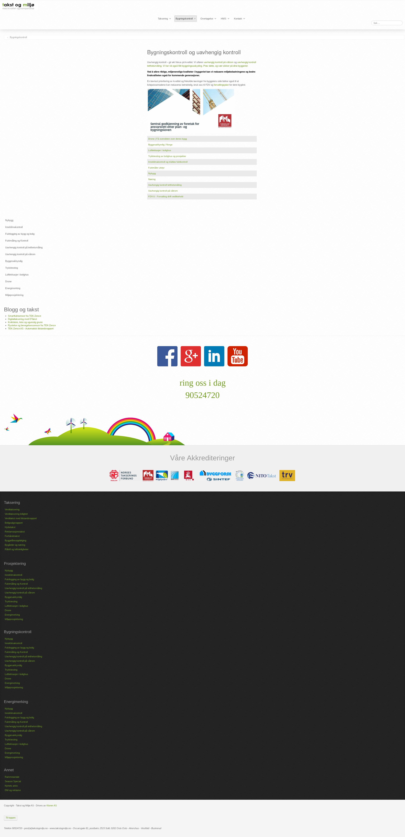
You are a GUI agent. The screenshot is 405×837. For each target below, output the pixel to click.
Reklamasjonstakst (15, 531)
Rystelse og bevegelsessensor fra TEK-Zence (32, 325)
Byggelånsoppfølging (15, 540)
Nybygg (152, 173)
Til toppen (11, 817)
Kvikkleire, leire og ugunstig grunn (25, 322)
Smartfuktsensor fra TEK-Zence (24, 316)
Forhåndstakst (12, 536)
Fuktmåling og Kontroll (16, 583)
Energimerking (12, 614)
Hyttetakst (10, 527)
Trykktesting (11, 601)
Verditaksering (12, 509)
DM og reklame (13, 790)
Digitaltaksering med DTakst (22, 319)
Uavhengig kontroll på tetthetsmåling (23, 588)
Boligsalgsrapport (14, 522)
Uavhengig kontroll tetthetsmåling (165, 185)
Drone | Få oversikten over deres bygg (167, 138)
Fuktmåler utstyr (156, 167)
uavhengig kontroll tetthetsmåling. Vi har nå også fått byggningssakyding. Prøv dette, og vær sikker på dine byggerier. (201, 63)
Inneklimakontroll (13, 575)
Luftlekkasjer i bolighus (159, 150)
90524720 (202, 395)
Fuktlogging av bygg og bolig (19, 579)
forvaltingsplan (221, 84)
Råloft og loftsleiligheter (16, 549)
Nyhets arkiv (11, 785)
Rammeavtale (12, 777)
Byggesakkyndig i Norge (160, 144)
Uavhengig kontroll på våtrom (163, 190)
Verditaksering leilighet (16, 514)
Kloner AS (52, 805)
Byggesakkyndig (13, 597)
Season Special (13, 781)
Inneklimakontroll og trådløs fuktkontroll (167, 162)
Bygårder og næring (15, 545)
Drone (8, 610)
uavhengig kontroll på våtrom (219, 62)
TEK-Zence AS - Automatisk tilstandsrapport (30, 328)
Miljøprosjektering (14, 619)
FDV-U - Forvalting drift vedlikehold (165, 196)
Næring (152, 179)
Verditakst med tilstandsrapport (21, 518)
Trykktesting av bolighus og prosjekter (167, 156)
